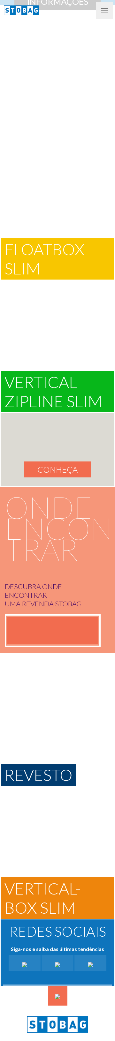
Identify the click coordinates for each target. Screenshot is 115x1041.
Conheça (57, 469)
